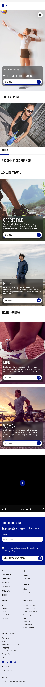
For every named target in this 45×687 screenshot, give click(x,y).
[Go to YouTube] (15, 662)
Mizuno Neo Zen (29, 608)
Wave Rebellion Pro (30, 612)
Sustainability (6, 591)
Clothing (26, 579)
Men (24, 571)
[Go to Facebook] (3, 662)
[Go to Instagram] (7, 662)
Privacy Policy (7, 654)
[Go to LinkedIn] (11, 662)
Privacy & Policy (7, 670)
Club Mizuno (6, 578)
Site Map (5, 677)
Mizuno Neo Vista (30, 605)
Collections (27, 600)
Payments (5, 638)
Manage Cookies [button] (7, 674)
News (3, 570)
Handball (5, 618)
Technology (6, 587)
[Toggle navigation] (40, 5)
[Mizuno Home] (4, 5)
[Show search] (35, 5)
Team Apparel (6, 574)
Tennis (4, 608)
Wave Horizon (28, 628)
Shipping (5, 648)
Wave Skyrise (28, 624)
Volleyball (5, 615)
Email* (4, 535)
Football (5, 612)
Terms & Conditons (8, 667)
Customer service (8, 633)
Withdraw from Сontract (11, 644)
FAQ (3, 657)
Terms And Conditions (10, 651)
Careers (4, 595)
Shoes (25, 575)
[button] (40, 14)
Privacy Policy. (10, 551)
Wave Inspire (28, 615)
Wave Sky (27, 621)
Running (5, 605)
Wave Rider (27, 618)
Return (4, 641)
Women (26, 584)
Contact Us (5, 583)
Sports (4, 600)
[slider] (12, 509)
